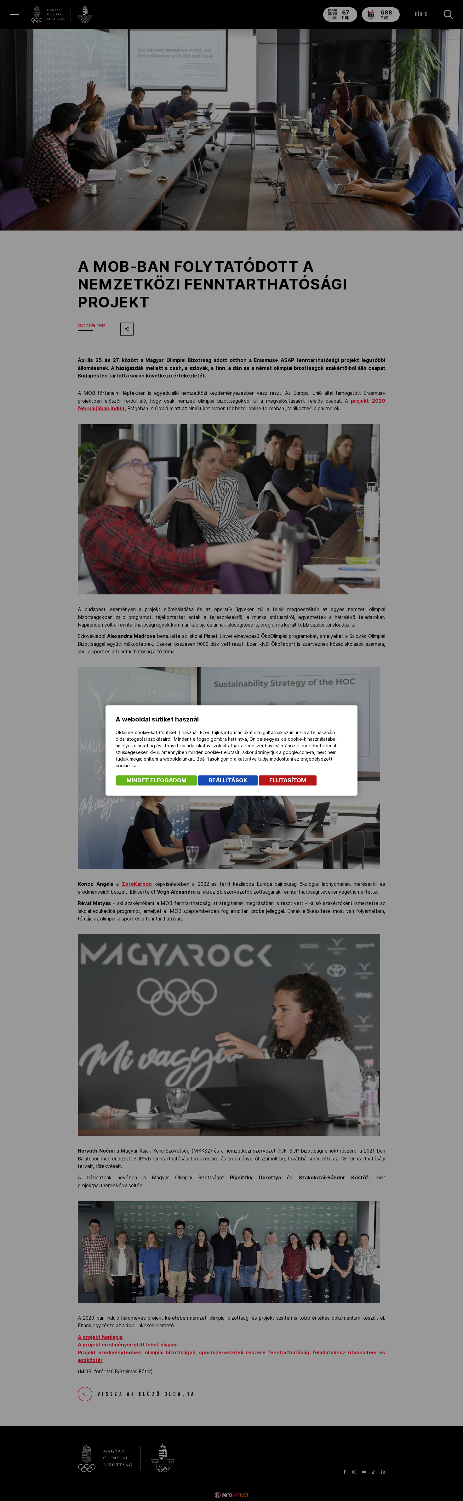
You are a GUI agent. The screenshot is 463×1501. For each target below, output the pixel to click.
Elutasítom (287, 780)
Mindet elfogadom (156, 780)
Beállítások (228, 780)
